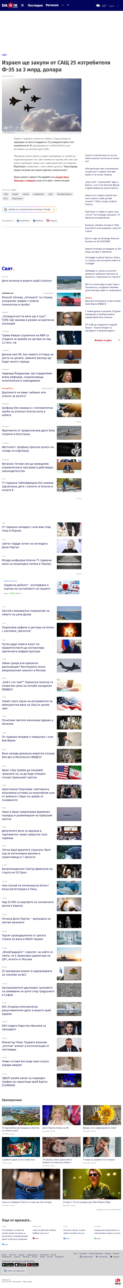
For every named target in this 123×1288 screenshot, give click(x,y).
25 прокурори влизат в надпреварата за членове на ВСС (27, 972)
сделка (26, 194)
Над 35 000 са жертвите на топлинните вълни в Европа (28, 903)
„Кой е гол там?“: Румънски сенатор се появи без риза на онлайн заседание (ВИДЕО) (27, 685)
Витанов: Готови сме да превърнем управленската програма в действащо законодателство (27, 467)
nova (6, 1244)
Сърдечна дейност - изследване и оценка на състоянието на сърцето (27, 586)
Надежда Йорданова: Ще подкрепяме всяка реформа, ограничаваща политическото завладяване (27, 377)
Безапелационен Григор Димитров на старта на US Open (27, 870)
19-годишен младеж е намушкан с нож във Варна (27, 738)
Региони (52, 5)
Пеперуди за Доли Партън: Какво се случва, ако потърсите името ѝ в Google (102, 260)
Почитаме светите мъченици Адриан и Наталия (27, 722)
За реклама (83, 1253)
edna (37, 1238)
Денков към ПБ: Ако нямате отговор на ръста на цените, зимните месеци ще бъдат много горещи (27, 358)
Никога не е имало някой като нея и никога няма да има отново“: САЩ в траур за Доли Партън (101, 200)
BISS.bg (53, 1255)
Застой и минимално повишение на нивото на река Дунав (26, 612)
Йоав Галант (17, 198)
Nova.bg (50, 1257)
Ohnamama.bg (7, 1257)
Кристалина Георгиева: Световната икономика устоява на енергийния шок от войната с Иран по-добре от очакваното (28, 794)
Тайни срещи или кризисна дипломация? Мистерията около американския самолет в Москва (24, 666)
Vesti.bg (42, 1257)
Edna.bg (34, 1257)
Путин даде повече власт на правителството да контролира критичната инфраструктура (23, 647)
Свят (7, 269)
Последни (35, 5)
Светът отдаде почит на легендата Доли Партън (25, 545)
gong (98, 1238)
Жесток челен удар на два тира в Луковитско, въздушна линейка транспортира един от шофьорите (103, 287)
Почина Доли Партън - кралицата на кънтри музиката (26, 920)
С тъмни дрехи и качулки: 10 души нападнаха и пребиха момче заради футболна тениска (102, 314)
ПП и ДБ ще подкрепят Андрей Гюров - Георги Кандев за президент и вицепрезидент (101, 327)
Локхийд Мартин (64, 194)
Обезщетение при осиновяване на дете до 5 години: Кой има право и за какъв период (101, 171)
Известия (116, 1257)
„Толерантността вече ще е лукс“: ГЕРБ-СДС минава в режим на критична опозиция (28, 320)
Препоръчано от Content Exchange (107, 1209)
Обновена (88, 298)
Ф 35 (6, 198)
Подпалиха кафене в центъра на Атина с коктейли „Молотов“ (28, 629)
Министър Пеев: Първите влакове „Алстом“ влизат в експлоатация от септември (25, 1046)
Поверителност (88, 1257)
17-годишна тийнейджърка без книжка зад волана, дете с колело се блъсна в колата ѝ (27, 486)
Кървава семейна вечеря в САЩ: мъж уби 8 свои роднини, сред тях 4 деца (103, 228)
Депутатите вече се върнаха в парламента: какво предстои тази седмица (24, 834)
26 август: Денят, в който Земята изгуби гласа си (74, 1231)
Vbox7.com (12, 1255)
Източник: (6, 190)
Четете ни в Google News (16, 1271)
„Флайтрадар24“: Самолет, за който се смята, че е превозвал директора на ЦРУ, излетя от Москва (27, 955)
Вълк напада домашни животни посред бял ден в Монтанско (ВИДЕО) (28, 755)
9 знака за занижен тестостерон (99, 1159)
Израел (15, 194)
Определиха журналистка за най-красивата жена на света (107, 1231)
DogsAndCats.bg (32, 1255)
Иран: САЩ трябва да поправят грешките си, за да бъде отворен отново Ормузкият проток (24, 773)
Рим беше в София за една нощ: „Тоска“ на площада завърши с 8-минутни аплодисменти (102, 214)
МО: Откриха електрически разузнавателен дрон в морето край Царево (26, 1010)
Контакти (108, 1253)
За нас (75, 1253)
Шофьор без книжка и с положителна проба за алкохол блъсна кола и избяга (27, 411)
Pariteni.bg (25, 1257)
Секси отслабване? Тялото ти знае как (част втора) (26, 1202)
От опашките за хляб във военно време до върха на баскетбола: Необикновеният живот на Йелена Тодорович (15, 1234)
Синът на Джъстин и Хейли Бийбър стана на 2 (44, 1231)
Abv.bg (4, 1255)
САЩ (6, 194)
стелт (50, 194)
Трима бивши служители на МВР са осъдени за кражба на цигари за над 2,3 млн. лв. (26, 339)
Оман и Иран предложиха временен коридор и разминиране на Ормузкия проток (27, 815)
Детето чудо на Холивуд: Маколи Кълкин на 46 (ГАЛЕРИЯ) (102, 240)
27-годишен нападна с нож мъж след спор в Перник (26, 528)
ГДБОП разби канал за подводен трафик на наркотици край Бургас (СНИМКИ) (25, 1081)
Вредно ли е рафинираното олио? (99, 1127)
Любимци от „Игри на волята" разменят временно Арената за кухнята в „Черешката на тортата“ (103, 273)
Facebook (39, 221)
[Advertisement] (41, 244)
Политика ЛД (102, 1257)
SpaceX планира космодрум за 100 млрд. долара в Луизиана (103, 250)
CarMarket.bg (44, 1255)
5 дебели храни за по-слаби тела (18, 1159)
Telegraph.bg (59, 1257)
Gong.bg (21, 1255)
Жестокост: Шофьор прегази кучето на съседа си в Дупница (28, 448)
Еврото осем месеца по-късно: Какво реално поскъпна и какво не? (102, 158)
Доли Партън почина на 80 (55, 1127)
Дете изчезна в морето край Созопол (27, 280)
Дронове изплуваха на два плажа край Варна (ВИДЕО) (102, 302)
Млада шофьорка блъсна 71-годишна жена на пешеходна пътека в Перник (27, 562)
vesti (67, 1238)
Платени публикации (96, 1253)
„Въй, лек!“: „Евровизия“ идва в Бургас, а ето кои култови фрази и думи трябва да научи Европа (102, 185)
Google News (24, 221)
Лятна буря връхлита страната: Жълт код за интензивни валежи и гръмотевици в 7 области (26, 853)
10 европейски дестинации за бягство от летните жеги (20, 1129)
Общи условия (27, 1281)
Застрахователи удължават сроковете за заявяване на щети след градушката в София (28, 991)
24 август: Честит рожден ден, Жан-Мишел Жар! (87, 1202)
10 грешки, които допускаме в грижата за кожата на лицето (57, 1161)
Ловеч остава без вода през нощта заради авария (25, 1063)
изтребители (38, 194)
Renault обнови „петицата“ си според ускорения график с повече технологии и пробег (27, 301)
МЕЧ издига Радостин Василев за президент (24, 1027)
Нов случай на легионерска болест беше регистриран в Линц (25, 887)
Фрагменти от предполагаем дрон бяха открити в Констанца (28, 432)
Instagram (53, 221)
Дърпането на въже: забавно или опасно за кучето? (24, 394)
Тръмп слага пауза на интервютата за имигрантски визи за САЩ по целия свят (27, 704)
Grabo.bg (17, 1257)
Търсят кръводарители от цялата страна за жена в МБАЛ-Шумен (24, 937)
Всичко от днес (103, 340)
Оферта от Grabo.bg (8, 581)
